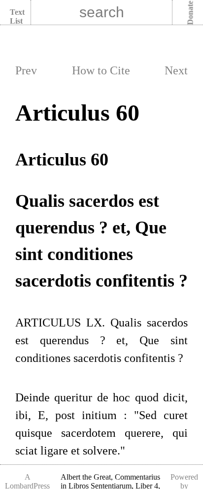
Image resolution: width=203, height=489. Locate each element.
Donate (190, 13)
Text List (17, 16)
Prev (26, 70)
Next (176, 70)
